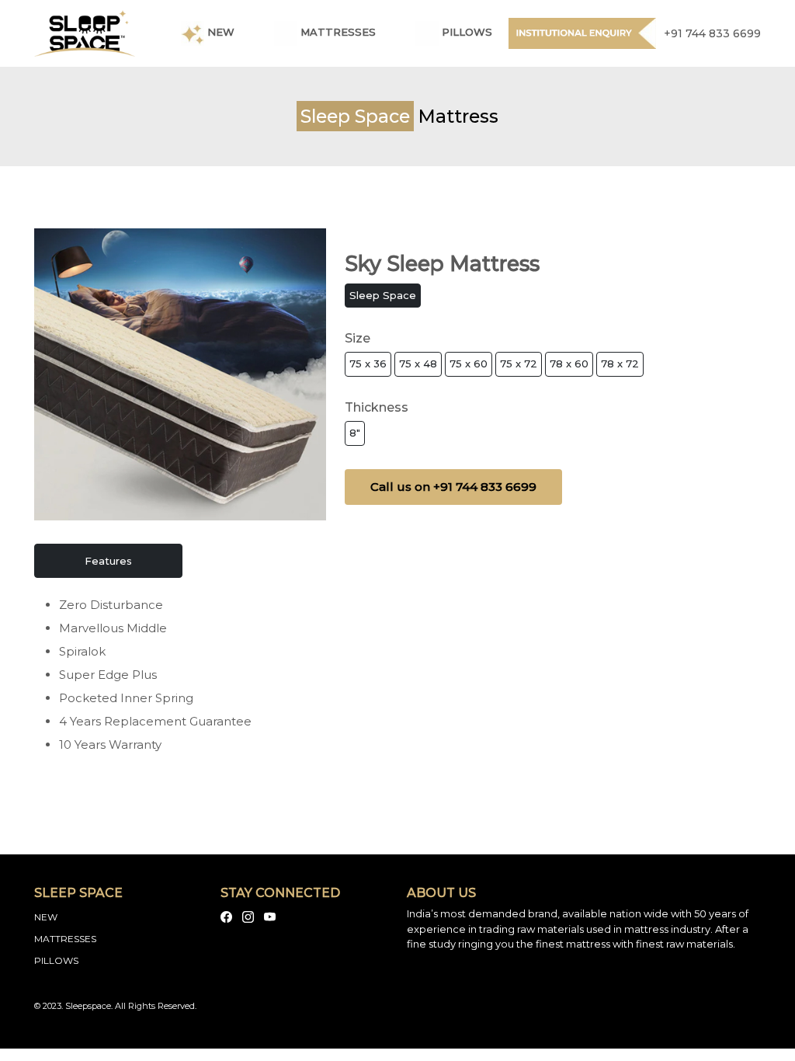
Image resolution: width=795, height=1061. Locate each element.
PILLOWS (56, 960)
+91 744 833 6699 (712, 33)
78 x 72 (620, 363)
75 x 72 (518, 363)
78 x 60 (569, 363)
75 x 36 (368, 363)
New (219, 32)
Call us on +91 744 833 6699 (453, 486)
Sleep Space (382, 295)
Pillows (465, 32)
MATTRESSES (65, 938)
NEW (45, 917)
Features (108, 561)
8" (354, 432)
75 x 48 (418, 363)
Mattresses (336, 32)
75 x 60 (469, 363)
